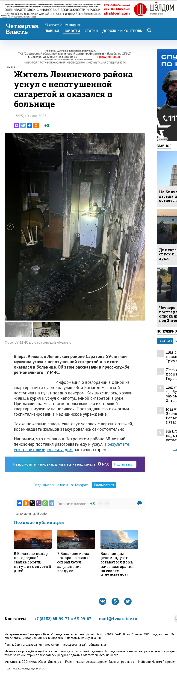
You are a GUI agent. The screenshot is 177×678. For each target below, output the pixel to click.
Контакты (16, 618)
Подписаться (124, 464)
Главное (164, 145)
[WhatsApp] (45, 503)
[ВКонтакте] (29, 125)
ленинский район (36, 513)
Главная (51, 30)
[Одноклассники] (36, 125)
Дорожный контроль (122, 30)
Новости (71, 30)
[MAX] (16, 125)
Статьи (91, 30)
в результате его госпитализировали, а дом (71, 446)
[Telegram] (23, 125)
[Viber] (38, 503)
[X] (32, 503)
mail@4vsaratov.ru (118, 618)
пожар (18, 513)
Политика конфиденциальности (26, 668)
